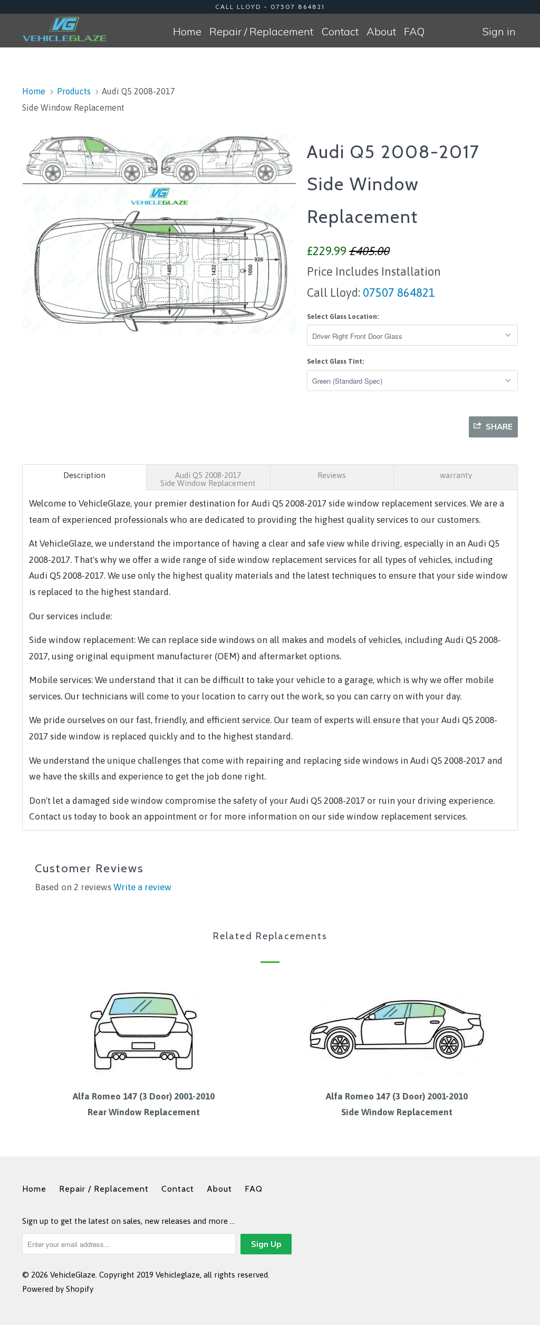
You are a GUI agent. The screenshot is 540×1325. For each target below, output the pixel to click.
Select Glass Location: (343, 316)
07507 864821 (397, 292)
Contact (340, 31)
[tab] (84, 477)
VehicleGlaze (72, 1274)
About (381, 31)
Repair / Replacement (261, 31)
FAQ (414, 31)
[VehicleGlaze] (64, 29)
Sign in (499, 31)
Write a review (142, 887)
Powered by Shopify (57, 1288)
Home (187, 31)
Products (74, 91)
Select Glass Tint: (335, 361)
